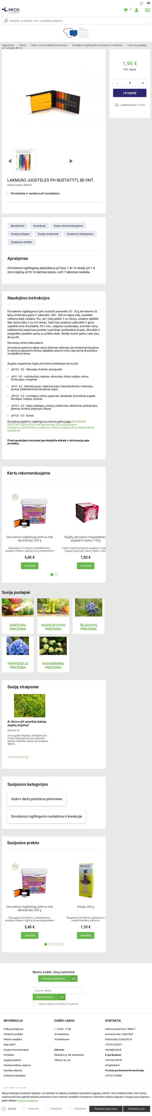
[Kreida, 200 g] (85, 901)
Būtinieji (12, 1108)
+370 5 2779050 (113, 1075)
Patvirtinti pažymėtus (106, 1108)
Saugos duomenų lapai (16, 1049)
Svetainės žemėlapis (15, 1075)
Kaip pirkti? (10, 1044)
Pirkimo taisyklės (13, 1039)
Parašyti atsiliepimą (53, 978)
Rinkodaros (80, 1108)
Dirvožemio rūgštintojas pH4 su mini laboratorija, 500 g (29, 538)
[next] (71, 160)
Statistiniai (56, 1108)
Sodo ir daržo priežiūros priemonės (49, 45)
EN (148, 3)
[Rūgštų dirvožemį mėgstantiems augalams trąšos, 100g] (85, 531)
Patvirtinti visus (136, 1108)
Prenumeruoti (44, 997)
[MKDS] (11, 10)
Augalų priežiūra (12, 1060)
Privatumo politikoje (27, 1100)
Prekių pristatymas (13, 1029)
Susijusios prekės (21, 242)
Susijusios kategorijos (80, 234)
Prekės (22, 45)
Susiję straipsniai (48, 234)
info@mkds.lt (112, 1065)
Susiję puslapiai (20, 234)
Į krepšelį (29, 565)
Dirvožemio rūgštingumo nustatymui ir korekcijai (97, 45)
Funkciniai (33, 1108)
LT (141, 3)
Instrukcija (39, 225)
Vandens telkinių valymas (17, 1065)
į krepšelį (129, 93)
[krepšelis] (125, 10)
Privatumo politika (13, 1034)
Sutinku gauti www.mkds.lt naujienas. (59, 1003)
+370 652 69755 (113, 1060)
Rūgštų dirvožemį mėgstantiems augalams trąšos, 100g (86, 538)
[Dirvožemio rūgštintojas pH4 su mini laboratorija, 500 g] (29, 531)
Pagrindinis (8, 45)
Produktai (9, 1054)
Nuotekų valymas (13, 1070)
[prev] (10, 160)
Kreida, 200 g (85, 907)
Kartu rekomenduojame (68, 225)
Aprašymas (18, 225)
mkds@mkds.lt (113, 1049)
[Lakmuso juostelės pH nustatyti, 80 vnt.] (23, 160)
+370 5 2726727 (113, 1044)
